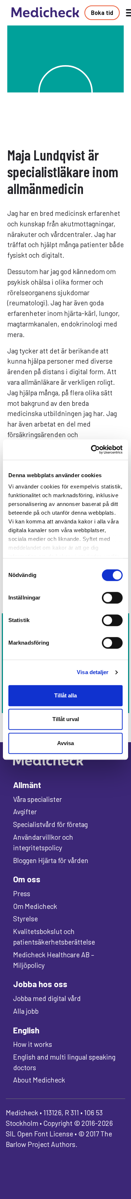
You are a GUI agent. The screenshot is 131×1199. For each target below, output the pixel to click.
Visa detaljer (92, 672)
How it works (32, 1044)
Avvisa (65, 743)
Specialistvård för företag (50, 824)
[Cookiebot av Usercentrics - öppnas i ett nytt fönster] (92, 449)
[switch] (112, 598)
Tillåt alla (65, 695)
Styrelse (25, 918)
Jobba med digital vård (47, 998)
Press (21, 893)
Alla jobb (26, 1011)
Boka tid (102, 12)
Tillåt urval (65, 719)
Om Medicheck (35, 906)
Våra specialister (37, 799)
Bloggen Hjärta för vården (50, 860)
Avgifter (25, 811)
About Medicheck (39, 1080)
